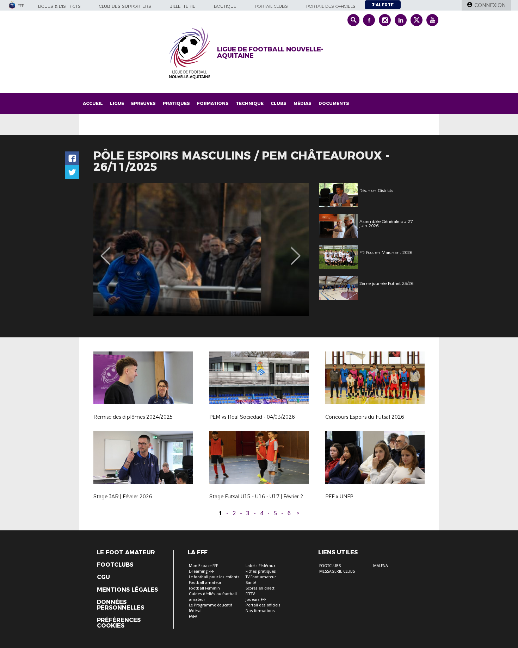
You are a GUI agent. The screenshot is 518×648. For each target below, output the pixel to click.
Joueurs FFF (256, 599)
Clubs (278, 103)
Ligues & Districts (59, 6)
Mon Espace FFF (203, 565)
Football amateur (205, 582)
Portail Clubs (271, 6)
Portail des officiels (331, 6)
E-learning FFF (201, 571)
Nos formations (260, 611)
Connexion (490, 5)
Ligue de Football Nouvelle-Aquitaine (270, 52)
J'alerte (383, 4)
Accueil (93, 103)
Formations (213, 103)
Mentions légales (127, 590)
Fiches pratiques (261, 571)
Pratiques (176, 103)
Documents (334, 103)
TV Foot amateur (261, 577)
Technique (250, 103)
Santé (251, 582)
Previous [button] (105, 251)
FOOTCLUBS (330, 565)
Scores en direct (260, 588)
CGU (103, 577)
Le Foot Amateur (126, 552)
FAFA (193, 616)
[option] (201, 249)
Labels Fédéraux (261, 565)
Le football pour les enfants (214, 577)
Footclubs (115, 565)
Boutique (225, 6)
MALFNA (380, 565)
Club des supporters (125, 6)
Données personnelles (120, 605)
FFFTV (250, 594)
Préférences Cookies (119, 623)
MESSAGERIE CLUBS (337, 571)
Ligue (117, 103)
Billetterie (182, 6)
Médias (303, 103)
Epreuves (143, 103)
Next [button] (296, 251)
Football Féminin (204, 588)
